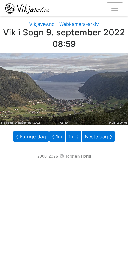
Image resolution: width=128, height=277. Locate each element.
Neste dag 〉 (98, 136)
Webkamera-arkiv (79, 24)
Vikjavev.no (42, 24)
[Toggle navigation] (115, 8)
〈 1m (57, 136)
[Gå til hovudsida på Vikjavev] (61, 8)
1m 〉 (73, 136)
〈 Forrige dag (31, 136)
